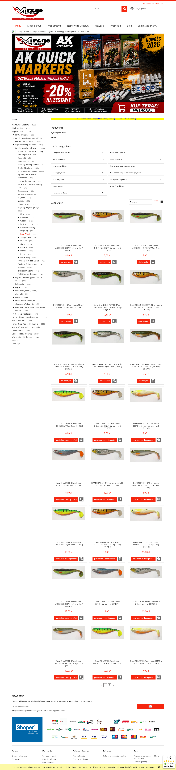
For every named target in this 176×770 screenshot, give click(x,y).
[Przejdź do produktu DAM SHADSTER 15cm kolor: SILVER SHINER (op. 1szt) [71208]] (146, 582)
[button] (76, 262)
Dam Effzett (25, 234)
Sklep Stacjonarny (140, 761)
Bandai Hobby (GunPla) (22, 334)
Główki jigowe (24, 204)
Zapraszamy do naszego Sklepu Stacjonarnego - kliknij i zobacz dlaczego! (107, 119)
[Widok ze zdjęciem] (156, 202)
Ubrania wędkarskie (23, 314)
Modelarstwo (17, 128)
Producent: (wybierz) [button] (117, 153)
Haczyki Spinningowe (27, 181)
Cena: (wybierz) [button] (58, 186)
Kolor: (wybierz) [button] (58, 179)
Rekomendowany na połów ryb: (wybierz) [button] (125, 173)
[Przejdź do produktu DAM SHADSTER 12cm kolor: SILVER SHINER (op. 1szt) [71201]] (107, 464)
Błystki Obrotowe (25, 168)
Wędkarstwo (17, 131)
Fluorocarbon (23, 161)
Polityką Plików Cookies (73, 767)
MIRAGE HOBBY (18, 320)
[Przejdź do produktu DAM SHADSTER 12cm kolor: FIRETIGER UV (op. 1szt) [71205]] (68, 404)
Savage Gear (25, 237)
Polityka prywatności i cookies (114, 756)
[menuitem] (18, 26)
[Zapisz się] (150, 706)
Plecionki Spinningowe (27, 264)
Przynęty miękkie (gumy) (28, 207)
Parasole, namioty (22, 297)
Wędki (17, 287)
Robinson (24, 217)
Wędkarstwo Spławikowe (25, 144)
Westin (23, 221)
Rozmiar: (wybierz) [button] (59, 166)
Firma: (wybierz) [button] (58, 159)
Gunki (22, 244)
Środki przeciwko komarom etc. (28, 317)
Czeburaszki (23, 191)
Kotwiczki (22, 158)
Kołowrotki (19, 284)
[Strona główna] (28, 12)
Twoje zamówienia (49, 756)
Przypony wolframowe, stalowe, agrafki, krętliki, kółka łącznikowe (31, 174)
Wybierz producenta (58, 133)
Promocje (16, 343)
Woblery (21, 267)
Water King (25, 257)
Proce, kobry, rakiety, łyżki (26, 300)
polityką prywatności (57, 710)
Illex (22, 214)
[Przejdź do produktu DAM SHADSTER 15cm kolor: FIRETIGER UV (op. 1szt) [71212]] (68, 523)
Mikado (23, 240)
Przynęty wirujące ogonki (28, 261)
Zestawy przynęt (27, 224)
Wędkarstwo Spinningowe (26, 148)
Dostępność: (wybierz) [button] (118, 179)
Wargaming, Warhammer (23, 337)
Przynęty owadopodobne (28, 164)
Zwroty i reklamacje (19, 756)
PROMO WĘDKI (21, 135)
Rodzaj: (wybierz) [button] (58, 173)
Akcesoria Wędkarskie (24, 304)
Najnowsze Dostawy (20, 125)
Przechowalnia (47, 762)
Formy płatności (79, 756)
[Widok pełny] (161, 202)
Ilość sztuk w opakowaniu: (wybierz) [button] (123, 166)
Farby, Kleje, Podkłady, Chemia (25, 324)
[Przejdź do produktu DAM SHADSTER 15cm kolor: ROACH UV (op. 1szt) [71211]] (107, 582)
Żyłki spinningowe (25, 271)
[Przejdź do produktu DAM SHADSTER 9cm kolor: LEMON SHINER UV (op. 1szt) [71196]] (146, 642)
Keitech (23, 247)
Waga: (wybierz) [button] (116, 159)
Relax (22, 254)
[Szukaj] (124, 9)
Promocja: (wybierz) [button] (60, 193)
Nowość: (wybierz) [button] (117, 186)
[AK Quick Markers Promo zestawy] (88, 73)
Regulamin (16, 759)
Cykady (21, 201)
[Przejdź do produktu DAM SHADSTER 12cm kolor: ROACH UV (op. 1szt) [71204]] (68, 464)
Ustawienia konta (49, 759)
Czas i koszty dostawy (81, 759)
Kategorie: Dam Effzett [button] (61, 153)
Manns (23, 251)
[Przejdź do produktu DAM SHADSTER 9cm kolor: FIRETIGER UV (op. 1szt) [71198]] (107, 642)
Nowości (15, 340)
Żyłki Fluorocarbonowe (27, 274)
